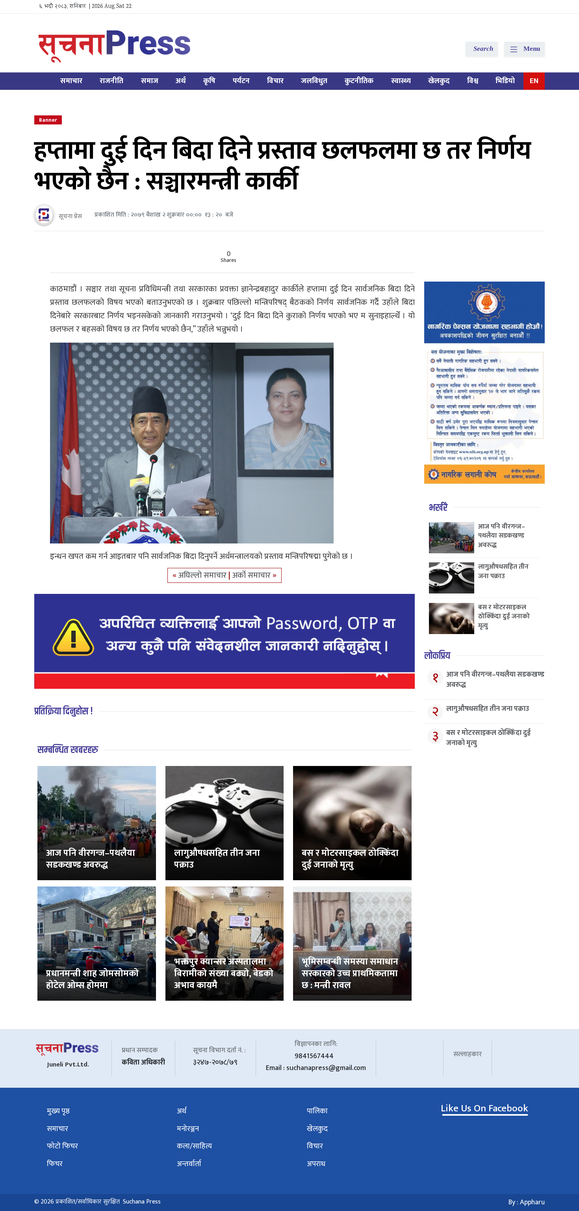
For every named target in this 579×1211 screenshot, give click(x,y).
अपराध (316, 1164)
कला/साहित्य (194, 1146)
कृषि (209, 81)
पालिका (317, 1111)
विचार (275, 81)
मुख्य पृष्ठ (58, 1111)
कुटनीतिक (359, 81)
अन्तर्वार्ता (189, 1164)
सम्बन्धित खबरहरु (67, 750)
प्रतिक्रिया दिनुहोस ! (63, 711)
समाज (149, 81)
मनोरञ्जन (188, 1129)
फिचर (55, 1164)
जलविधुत (314, 81)
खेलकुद (439, 81)
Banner (48, 119)
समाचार (71, 81)
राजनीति (111, 81)
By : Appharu (526, 1202)
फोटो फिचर (62, 1146)
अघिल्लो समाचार (203, 575)
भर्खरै (438, 508)
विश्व (472, 81)
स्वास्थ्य (401, 81)
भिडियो (505, 81)
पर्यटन (241, 81)
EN (534, 81)
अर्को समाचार (252, 575)
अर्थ (181, 81)
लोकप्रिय (437, 656)
